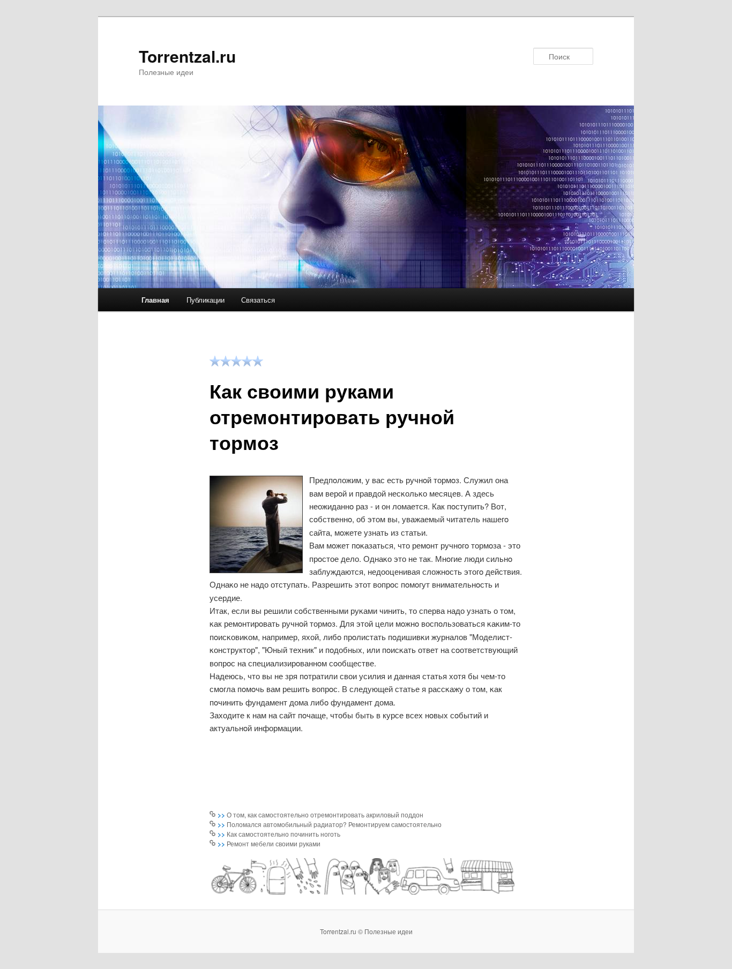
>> (222, 815)
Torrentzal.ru (187, 55)
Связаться (258, 300)
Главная (155, 300)
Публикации (205, 300)
